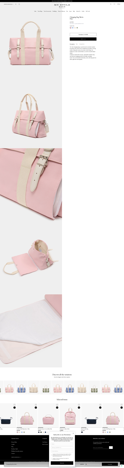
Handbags (55, 11)
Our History (44, 442)
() (119, 4)
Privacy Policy (14, 442)
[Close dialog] (73, 433)
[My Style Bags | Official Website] (62, 5)
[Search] (19, 4)
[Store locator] (15, 4)
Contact (13, 453)
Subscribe (62, 463)
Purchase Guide (14, 449)
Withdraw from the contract (17, 451)
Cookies (13, 444)
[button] (2, 415)
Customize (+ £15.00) (83, 34)
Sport (70, 11)
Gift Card (88, 11)
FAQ (12, 446)
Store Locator (45, 444)
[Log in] (111, 4)
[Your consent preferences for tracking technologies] (122, 466)
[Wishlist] (114, 4)
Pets (67, 11)
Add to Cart (83, 39)
